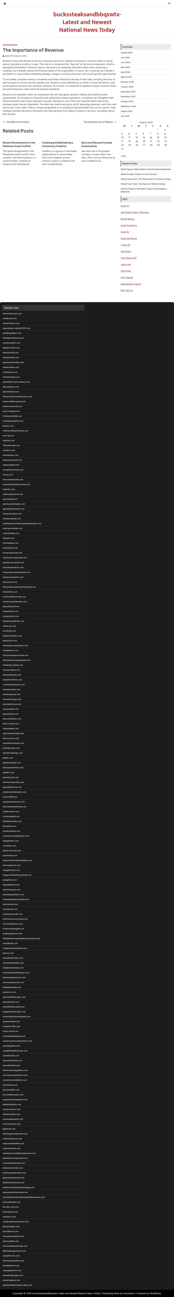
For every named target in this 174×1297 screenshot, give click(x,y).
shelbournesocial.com (12, 406)
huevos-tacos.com (11, 738)
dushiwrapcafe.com (11, 694)
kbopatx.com (9, 538)
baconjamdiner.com (11, 1065)
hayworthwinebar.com (12, 1060)
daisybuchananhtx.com (13, 577)
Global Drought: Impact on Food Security (139, 174)
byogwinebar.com (11, 709)
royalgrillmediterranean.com (15, 1051)
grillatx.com (8, 758)
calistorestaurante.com (13, 494)
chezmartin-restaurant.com (15, 557)
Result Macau (127, 219)
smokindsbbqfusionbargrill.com (17, 1016)
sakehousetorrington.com (14, 504)
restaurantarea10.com (12, 460)
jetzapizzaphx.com (11, 1226)
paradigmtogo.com (11, 748)
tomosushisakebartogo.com (15, 1246)
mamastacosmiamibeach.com (16, 836)
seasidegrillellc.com (11, 1046)
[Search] (169, 3)
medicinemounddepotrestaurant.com (19, 1153)
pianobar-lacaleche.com (13, 562)
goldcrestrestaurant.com (14, 1177)
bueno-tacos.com (10, 1031)
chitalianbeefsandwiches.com (16, 899)
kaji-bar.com (8, 953)
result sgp (126, 264)
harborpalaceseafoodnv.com (15, 645)
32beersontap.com (11, 377)
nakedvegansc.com (11, 1280)
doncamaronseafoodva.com (15, 1075)
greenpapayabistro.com (13, 894)
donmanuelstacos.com (13, 924)
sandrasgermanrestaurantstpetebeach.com (22, 523)
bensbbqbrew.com (11, 1265)
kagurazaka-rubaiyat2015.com (16, 328)
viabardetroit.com (10, 611)
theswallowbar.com (11, 885)
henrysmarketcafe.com (13, 479)
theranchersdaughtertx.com (15, 1070)
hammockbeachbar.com (13, 782)
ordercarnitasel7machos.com (15, 430)
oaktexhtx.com (9, 992)
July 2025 (125, 116)
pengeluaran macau (131, 284)
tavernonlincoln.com (12, 1124)
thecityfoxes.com (10, 548)
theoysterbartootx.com (13, 958)
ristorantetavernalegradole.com (17, 660)
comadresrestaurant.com (14, 1163)
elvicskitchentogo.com (13, 753)
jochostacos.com (10, 1085)
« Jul (123, 155)
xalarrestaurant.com (12, 1148)
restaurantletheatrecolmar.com (16, 484)
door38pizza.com (10, 1231)
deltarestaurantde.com (13, 1168)
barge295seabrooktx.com (14, 1011)
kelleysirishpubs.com (12, 1104)
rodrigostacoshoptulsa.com (15, 948)
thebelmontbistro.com (12, 679)
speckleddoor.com (11, 391)
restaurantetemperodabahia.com (17, 860)
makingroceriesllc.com (13, 528)
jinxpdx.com (8, 426)
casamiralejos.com (11, 533)
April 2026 (125, 72)
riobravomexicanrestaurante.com (17, 396)
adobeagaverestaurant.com (15, 1134)
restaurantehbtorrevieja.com (15, 1192)
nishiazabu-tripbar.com (13, 665)
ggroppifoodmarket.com (13, 509)
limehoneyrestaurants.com (14, 1173)
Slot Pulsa (126, 251)
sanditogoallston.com (12, 333)
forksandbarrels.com (12, 675)
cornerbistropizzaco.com (14, 684)
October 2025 (127, 101)
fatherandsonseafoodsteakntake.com (19, 587)
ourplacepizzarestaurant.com (16, 1221)
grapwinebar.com (10, 714)
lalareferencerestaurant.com (15, 1158)
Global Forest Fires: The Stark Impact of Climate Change (146, 179)
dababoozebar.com (11, 1114)
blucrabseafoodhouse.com (14, 806)
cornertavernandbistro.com (15, 1080)
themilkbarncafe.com (12, 821)
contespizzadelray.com (13, 421)
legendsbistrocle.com (12, 787)
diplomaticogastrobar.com (14, 1251)
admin (7, 56)
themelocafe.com (10, 1212)
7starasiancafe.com (11, 445)
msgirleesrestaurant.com (14, 802)
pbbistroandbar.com (12, 762)
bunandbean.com (10, 455)
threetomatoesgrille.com (13, 928)
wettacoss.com (9, 626)
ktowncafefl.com (10, 797)
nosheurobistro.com (11, 343)
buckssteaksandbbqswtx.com (16, 972)
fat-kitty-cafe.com (11, 1207)
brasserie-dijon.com (11, 1026)
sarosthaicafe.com (11, 1055)
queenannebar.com (11, 1021)
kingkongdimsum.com (12, 933)
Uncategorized (10, 45)
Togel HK (125, 245)
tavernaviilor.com (10, 904)
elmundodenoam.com (12, 313)
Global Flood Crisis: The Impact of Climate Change (143, 184)
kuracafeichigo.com (11, 1202)
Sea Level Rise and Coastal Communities (96, 144)
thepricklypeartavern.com (14, 977)
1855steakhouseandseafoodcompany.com (21, 938)
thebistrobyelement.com (13, 621)
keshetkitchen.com (11, 1256)
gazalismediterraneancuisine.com (17, 1285)
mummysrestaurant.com (13, 982)
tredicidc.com (9, 489)
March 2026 (126, 77)
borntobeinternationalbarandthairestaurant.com (24, 1197)
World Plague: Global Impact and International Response (146, 169)
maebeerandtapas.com (13, 968)
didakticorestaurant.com (13, 1182)
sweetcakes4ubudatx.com (14, 792)
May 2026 (125, 67)
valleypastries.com (11, 465)
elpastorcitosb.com (11, 347)
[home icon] (5, 3)
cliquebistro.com (10, 592)
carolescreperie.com (12, 518)
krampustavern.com (12, 1109)
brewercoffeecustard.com (14, 401)
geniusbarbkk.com (11, 1002)
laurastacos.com (10, 909)
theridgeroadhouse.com (13, 338)
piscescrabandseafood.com (15, 1099)
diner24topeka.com (11, 889)
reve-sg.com (8, 435)
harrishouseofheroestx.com (15, 601)
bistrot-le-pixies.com (12, 850)
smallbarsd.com (10, 318)
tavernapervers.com (12, 865)
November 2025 (128, 96)
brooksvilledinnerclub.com (14, 596)
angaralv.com (9, 440)
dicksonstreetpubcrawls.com (15, 655)
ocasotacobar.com (11, 616)
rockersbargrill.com (11, 816)
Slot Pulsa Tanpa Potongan (135, 212)
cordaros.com (9, 450)
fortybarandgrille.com (12, 416)
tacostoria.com (9, 631)
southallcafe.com (10, 943)
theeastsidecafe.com (12, 987)
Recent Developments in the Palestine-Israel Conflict (19, 144)
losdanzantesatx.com (12, 636)
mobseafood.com (10, 650)
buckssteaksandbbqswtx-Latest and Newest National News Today (87, 22)
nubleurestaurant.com (12, 1138)
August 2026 (127, 52)
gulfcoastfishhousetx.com (14, 997)
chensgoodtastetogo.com (14, 1036)
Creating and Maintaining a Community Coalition (57, 144)
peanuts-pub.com (11, 777)
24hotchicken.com (11, 323)
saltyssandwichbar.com (13, 767)
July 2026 (125, 57)
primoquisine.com (10, 543)
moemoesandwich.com (13, 1119)
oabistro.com (8, 772)
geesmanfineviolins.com (13, 362)
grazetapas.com (10, 855)
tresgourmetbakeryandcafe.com (17, 875)
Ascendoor (129, 1293)
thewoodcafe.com (11, 352)
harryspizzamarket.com (13, 1236)
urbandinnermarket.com (13, 743)
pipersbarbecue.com (12, 704)
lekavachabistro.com (12, 719)
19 (137, 141)
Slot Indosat (127, 277)
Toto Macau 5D (128, 258)
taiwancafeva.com (11, 367)
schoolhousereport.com (13, 567)
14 (151, 137)
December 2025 (128, 91)
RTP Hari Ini (127, 290)
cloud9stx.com (9, 845)
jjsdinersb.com (9, 1129)
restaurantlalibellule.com (13, 1143)
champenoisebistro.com (13, 963)
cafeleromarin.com (11, 811)
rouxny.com (8, 474)
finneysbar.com (9, 826)
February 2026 (127, 82)
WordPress (155, 1293)
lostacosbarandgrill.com (13, 733)
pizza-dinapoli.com (11, 411)
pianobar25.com (10, 640)
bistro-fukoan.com (11, 723)
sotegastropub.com (11, 870)
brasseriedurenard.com (13, 470)
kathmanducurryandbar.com (15, 919)
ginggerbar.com (10, 880)
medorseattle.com (11, 728)
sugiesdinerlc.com (11, 841)
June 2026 (125, 62)
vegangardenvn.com (12, 1270)
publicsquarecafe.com (13, 914)
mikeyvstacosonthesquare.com (16, 572)
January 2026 (127, 87)
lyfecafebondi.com (11, 606)
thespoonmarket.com (12, 513)
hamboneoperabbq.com (13, 1260)
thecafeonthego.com (12, 699)
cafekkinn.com (9, 1216)
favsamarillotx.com (11, 1090)
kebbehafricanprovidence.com (16, 382)
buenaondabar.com (11, 670)
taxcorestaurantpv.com (13, 1094)
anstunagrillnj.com (11, 1241)
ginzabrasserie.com (11, 831)
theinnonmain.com (11, 357)
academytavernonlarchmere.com (17, 1041)
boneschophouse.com (12, 553)
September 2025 (128, 106)
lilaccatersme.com (11, 387)
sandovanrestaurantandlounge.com (18, 1187)
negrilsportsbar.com (11, 689)
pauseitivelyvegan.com (13, 1275)
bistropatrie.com (10, 582)
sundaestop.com (10, 372)
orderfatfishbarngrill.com (14, 1007)
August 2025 (126, 111)
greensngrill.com (10, 499)
